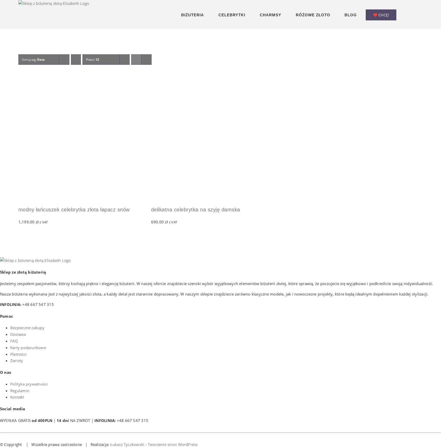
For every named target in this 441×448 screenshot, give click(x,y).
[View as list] (146, 60)
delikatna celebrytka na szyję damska (195, 209)
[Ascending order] (76, 59)
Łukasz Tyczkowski (127, 444)
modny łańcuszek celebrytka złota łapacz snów (74, 209)
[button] (421, 14)
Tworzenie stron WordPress (173, 444)
